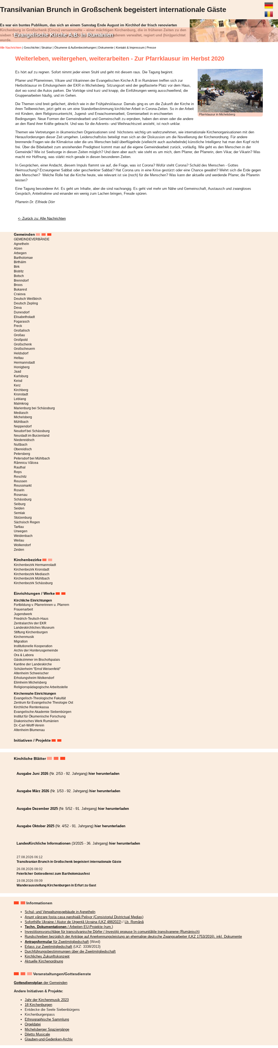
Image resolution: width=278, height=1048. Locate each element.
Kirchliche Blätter (30, 758)
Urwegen (20, 531)
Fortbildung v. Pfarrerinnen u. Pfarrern (41, 605)
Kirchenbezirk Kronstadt (31, 569)
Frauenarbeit (23, 609)
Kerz (17, 385)
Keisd (18, 381)
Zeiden (19, 550)
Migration (21, 641)
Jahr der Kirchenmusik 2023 (47, 1000)
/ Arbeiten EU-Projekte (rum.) (69, 927)
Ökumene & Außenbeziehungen (75, 47)
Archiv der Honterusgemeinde (36, 650)
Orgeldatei (33, 1024)
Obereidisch (23, 449)
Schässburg (22, 499)
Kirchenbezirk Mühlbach (32, 578)
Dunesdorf (21, 312)
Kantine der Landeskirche (33, 664)
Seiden (19, 508)
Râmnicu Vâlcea (26, 463)
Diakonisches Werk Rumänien (36, 721)
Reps (18, 472)
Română (268, 12)
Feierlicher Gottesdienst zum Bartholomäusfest (53, 874)
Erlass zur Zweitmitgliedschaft (48, 947)
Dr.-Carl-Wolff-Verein (29, 725)
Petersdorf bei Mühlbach (32, 458)
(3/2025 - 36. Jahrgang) (78, 843)
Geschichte (31, 47)
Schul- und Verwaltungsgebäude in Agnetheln (60, 912)
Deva (18, 308)
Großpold (21, 340)
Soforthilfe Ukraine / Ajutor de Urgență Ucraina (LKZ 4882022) (73, 922)
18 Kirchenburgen (38, 1005)
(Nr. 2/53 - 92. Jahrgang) (68, 774)
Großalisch (22, 330)
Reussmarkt (22, 485)
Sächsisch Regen (27, 522)
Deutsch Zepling (26, 303)
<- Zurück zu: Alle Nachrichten (42, 218)
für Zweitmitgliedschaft (57, 942)
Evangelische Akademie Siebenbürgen (42, 712)
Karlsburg (21, 376)
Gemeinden (24, 234)
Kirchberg (21, 390)
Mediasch (21, 413)
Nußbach (20, 444)
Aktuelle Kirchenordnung (44, 961)
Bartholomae (23, 258)
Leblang (20, 399)
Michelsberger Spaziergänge (47, 1029)
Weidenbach (23, 536)
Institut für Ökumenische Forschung (40, 716)
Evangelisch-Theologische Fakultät (40, 698)
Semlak (19, 513)
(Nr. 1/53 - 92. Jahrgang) (68, 791)
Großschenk (23, 344)
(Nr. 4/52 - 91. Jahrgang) (71, 826)
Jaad (17, 371)
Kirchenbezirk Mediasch (31, 574)
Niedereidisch (24, 440)
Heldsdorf (21, 353)
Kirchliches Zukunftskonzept (47, 956)
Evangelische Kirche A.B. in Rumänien (63, 35)
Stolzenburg (23, 518)
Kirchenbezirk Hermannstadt (35, 565)
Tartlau (19, 527)
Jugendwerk (23, 614)
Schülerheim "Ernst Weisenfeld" (37, 669)
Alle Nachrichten (10, 47)
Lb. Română (134, 922)
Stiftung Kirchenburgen (31, 632)
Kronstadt (21, 394)
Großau (19, 335)
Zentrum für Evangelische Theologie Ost (43, 702)
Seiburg (20, 504)
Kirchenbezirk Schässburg (33, 583)
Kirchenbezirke (28, 560)
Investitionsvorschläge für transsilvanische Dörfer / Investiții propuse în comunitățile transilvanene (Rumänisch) (112, 932)
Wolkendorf (22, 545)
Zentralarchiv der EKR (30, 623)
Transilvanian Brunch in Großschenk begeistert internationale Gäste (69, 862)
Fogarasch (22, 321)
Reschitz (20, 477)
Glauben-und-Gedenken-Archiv (49, 1039)
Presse (151, 47)
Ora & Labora (24, 655)
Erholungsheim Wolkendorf (34, 678)
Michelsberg (23, 417)
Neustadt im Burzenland (31, 436)
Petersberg (22, 454)
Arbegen (20, 253)
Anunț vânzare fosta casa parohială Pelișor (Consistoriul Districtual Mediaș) (84, 917)
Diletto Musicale (37, 1034)
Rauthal (20, 467)
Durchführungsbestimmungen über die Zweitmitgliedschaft (70, 951)
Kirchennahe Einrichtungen (35, 693)
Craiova (20, 294)
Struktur (46, 47)
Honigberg (22, 367)
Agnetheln (21, 244)
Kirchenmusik (24, 637)
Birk (17, 267)
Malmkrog (21, 403)
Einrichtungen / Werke (34, 593)
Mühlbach (21, 422)
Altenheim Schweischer (31, 673)
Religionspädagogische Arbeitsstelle (41, 687)
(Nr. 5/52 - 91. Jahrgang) (73, 809)
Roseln (19, 490)
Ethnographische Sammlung (47, 1019)
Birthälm (20, 262)
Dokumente (105, 47)
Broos (18, 285)
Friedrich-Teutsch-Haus (31, 619)
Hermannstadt (24, 362)
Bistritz (19, 271)
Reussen (20, 481)
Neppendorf (22, 426)
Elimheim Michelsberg (30, 682)
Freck (18, 326)
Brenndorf (21, 280)
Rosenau (20, 495)
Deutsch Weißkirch (28, 299)
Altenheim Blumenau (29, 730)
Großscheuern (24, 349)
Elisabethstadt (24, 317)
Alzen (18, 248)
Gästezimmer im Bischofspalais (37, 660)
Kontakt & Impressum (130, 47)
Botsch (19, 276)
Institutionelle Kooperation (33, 646)
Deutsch (268, 3)
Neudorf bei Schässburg (32, 431)
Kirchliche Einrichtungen (33, 600)
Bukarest (20, 289)
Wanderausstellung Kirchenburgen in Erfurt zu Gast (56, 885)
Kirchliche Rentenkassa (31, 707)
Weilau (19, 540)
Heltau (19, 358)
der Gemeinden (40, 983)
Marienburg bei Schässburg (34, 408)
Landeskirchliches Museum (34, 628)
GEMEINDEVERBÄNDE (31, 239)
